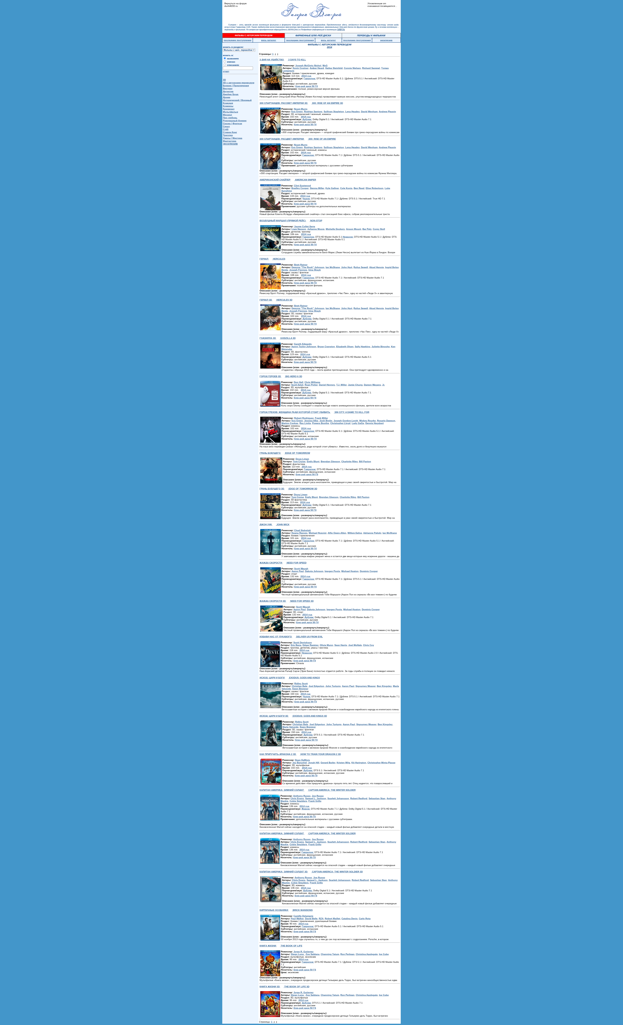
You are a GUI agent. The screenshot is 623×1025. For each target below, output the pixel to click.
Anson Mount (353, 229)
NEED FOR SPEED (296, 562)
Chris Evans (297, 798)
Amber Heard (317, 68)
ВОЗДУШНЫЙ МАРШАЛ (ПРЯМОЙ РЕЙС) (283, 220)
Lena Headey (352, 111)
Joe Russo (318, 796)
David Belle (311, 918)
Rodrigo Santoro (313, 111)
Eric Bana (296, 645)
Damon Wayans (372, 384)
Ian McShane (333, 267)
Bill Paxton (365, 461)
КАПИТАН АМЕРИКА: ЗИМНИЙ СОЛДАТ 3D (284, 871)
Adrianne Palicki (372, 533)
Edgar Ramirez (310, 645)
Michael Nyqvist (317, 533)
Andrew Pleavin (387, 111)
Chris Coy (368, 645)
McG (325, 65)
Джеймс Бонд (230, 94)
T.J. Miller (341, 384)
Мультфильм (230, 112)
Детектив (228, 91)
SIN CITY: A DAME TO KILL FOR (351, 412)
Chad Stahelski (302, 530)
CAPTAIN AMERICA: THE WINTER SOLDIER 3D (337, 871)
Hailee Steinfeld (334, 68)
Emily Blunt (313, 461)
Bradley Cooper (300, 188)
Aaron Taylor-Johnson (303, 346)
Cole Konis (346, 188)
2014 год (306, 76)
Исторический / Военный (237, 100)
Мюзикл (227, 114)
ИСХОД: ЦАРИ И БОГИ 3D (274, 716)
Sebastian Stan (377, 798)
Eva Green (297, 111)
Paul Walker (297, 918)
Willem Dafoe (355, 533)
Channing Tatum (330, 954)
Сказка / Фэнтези (232, 123)
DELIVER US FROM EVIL (309, 636)
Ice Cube (384, 954)
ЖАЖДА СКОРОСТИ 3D (273, 601)
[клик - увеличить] (271, 77)
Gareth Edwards (303, 344)
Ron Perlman (347, 954)
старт (226, 71)
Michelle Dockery (335, 229)
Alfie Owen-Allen (337, 533)
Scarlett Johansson (338, 798)
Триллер (228, 135)
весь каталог (268, 40)
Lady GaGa (358, 423)
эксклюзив (386, 40)
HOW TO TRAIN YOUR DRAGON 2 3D (320, 754)
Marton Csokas (289, 423)
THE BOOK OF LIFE (291, 945)
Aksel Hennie (376, 267)
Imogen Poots (332, 571)
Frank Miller (321, 418)
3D (224, 79)
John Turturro (333, 686)
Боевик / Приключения (236, 85)
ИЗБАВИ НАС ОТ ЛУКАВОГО (276, 636)
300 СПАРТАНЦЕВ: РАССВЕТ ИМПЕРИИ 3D (284, 103)
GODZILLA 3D (288, 338)
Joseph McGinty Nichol (308, 65)
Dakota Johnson (314, 571)
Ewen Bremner (300, 688)
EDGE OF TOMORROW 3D (302, 488)
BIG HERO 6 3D (293, 376)
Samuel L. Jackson (315, 798)
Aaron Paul (298, 571)
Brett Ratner (300, 264)
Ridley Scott (301, 683)
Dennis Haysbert (374, 423)
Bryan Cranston (326, 346)
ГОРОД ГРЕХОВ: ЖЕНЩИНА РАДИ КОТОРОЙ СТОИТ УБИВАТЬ (295, 412)
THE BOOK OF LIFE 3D (296, 986)
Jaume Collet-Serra (304, 226)
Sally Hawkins (362, 346)
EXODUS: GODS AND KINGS (304, 677)
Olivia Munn (326, 645)
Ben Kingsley (384, 686)
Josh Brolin (325, 420)
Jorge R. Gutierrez (303, 951)
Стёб (225, 129)
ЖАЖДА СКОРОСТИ (271, 562)
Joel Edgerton (316, 686)
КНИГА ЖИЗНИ (268, 945)
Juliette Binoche (381, 346)
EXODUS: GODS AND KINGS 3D (309, 716)
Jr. (383, 384)
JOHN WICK (282, 524)
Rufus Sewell (361, 267)
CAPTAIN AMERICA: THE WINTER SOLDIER (332, 790)
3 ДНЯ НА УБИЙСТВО (272, 59)
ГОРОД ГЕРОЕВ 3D (270, 376)
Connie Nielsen (352, 68)
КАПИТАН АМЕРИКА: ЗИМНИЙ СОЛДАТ (282, 790)
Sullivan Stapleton (334, 111)
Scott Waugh (301, 568)
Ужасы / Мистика (232, 138)
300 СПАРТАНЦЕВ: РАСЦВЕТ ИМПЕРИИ (282, 139)
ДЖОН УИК (266, 524)
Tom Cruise (299, 461)
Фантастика (229, 141)
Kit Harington (358, 762)
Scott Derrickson (302, 642)
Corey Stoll (379, 229)
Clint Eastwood (302, 185)
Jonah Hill (313, 762)
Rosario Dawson (386, 420)
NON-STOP (316, 220)
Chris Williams (312, 382)
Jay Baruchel (299, 762)
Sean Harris (340, 645)
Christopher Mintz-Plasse (381, 762)
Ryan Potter (311, 384)
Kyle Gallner (332, 188)
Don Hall (298, 382)
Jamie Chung (355, 384)
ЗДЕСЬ (341, 29)
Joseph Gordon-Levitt (346, 420)
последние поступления (237, 40)
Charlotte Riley (349, 461)
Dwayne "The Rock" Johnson (308, 267)
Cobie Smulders (298, 801)
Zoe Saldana (312, 954)
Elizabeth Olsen (345, 346)
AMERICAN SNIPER (305, 179)
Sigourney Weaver (365, 686)
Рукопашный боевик (234, 120)
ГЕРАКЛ (264, 259)
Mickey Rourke (367, 420)
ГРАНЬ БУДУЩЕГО (270, 453)
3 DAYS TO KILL (297, 59)
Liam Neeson (299, 229)
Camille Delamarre (303, 916)
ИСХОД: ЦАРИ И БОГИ (272, 677)
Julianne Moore (315, 229)
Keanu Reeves (299, 533)
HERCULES (278, 259)
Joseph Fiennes (298, 270)
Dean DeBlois (302, 760)
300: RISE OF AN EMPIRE (322, 139)
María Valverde (290, 727)
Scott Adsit (297, 384)
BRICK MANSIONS (302, 910)
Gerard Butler (328, 762)
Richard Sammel (371, 68)
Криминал (228, 109)
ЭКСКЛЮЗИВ (230, 144)
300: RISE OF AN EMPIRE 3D (327, 103)
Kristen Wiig (343, 762)
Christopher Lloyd (340, 423)
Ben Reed (359, 188)
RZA (321, 918)
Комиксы (228, 106)
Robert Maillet (332, 918)
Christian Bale (299, 686)
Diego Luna (297, 954)
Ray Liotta (305, 423)
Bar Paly (367, 229)
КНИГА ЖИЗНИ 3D (270, 986)
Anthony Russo (302, 796)
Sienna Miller (317, 188)
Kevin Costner (300, 68)
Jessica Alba (311, 420)
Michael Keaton (350, 571)
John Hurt (346, 267)
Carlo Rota (365, 918)
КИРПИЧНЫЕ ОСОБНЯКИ (274, 910)
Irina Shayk (314, 270)
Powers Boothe (320, 423)
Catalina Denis (350, 918)
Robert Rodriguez (304, 418)
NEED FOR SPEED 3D (302, 601)
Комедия (228, 103)
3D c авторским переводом (238, 82)
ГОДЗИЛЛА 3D (268, 338)
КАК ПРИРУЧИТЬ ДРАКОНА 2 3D (278, 754)
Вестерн (227, 88)
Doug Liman (302, 459)
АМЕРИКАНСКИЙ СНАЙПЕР (275, 179)
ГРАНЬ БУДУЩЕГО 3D (272, 488)
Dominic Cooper (369, 571)
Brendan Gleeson (330, 461)
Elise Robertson (374, 188)
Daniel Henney (327, 384)
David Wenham (369, 111)
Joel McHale (355, 645)
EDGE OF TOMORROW (297, 453)
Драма (226, 97)
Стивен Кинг (230, 132)
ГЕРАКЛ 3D (266, 300)
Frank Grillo (314, 801)
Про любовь (230, 117)
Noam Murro (300, 109)
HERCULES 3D (284, 300)
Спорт (226, 126)
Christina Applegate (367, 954)
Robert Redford (358, 798)
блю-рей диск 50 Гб (306, 86)
